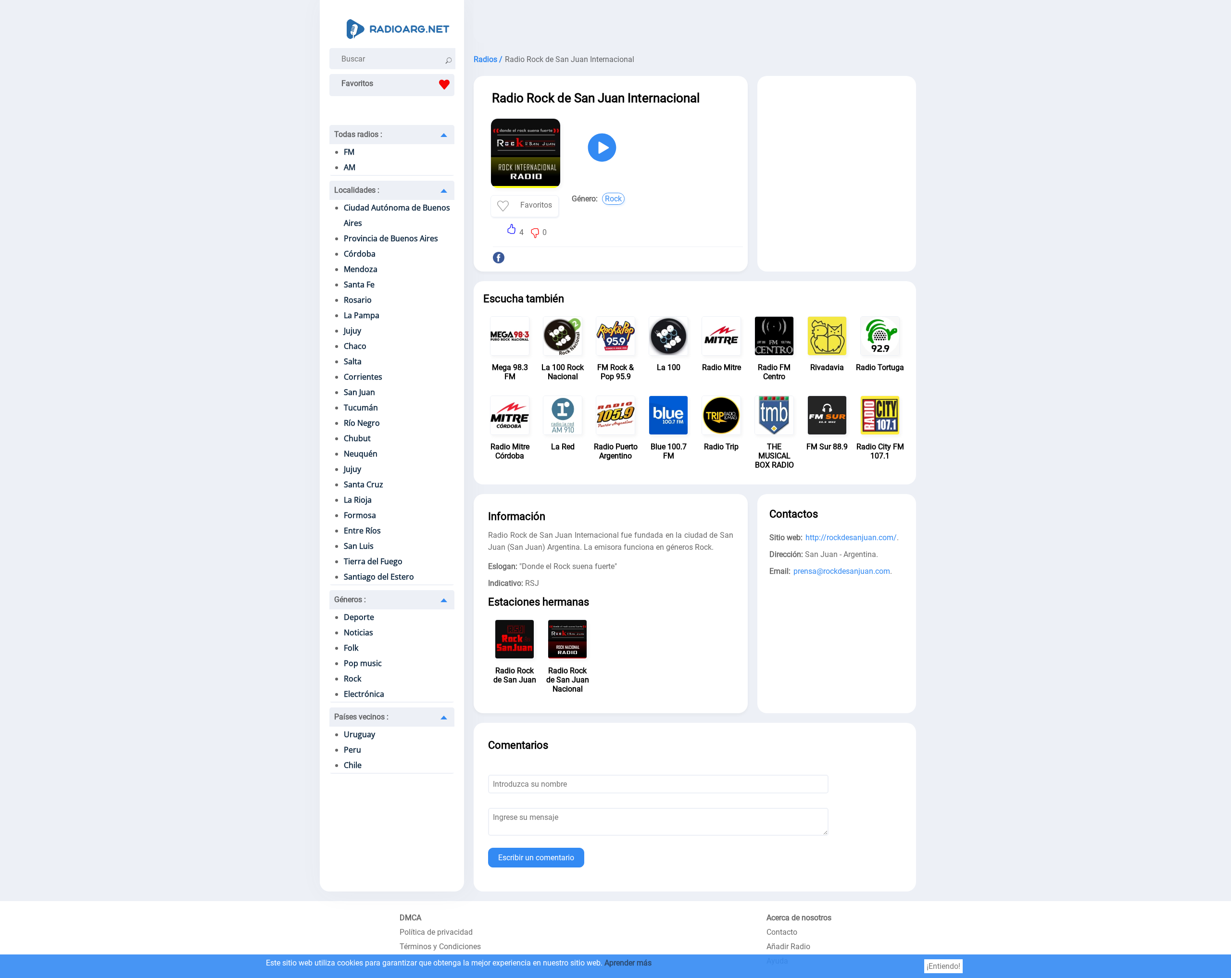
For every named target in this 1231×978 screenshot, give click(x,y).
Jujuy (352, 330)
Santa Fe (359, 284)
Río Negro (362, 423)
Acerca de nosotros (798, 917)
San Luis (359, 546)
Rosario (358, 300)
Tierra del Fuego (373, 561)
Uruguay (359, 734)
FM (349, 152)
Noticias (358, 632)
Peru (352, 749)
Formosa (360, 515)
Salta (353, 361)
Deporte (359, 617)
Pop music (363, 663)
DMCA (410, 917)
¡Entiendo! (943, 966)
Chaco (355, 346)
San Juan (359, 392)
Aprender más (628, 962)
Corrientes (363, 376)
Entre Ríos (362, 530)
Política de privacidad (436, 932)
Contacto (781, 932)
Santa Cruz (363, 484)
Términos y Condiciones (440, 946)
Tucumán (361, 407)
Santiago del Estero (379, 576)
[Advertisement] (695, 24)
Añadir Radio (788, 946)
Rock (352, 678)
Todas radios (358, 134)
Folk (351, 648)
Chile (353, 765)
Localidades (356, 190)
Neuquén (360, 453)
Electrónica (364, 694)
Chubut (357, 438)
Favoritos (357, 83)
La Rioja (358, 500)
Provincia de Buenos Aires (391, 238)
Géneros (350, 599)
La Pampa (361, 315)
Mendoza (360, 269)
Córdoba (360, 253)
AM (349, 167)
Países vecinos (361, 716)
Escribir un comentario (536, 857)
